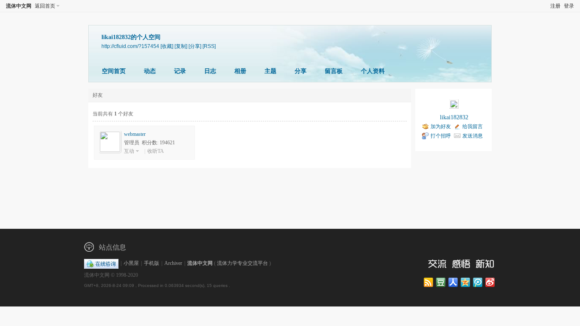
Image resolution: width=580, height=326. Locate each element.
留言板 (334, 71)
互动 (129, 151)
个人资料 (373, 71)
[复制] (181, 46)
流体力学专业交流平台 (242, 263)
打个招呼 (441, 136)
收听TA (155, 151)
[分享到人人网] (453, 283)
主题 (270, 71)
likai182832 (454, 117)
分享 (301, 71)
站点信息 (112, 247)
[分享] (195, 46)
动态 (150, 71)
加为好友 (441, 126)
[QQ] (101, 263)
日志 (210, 71)
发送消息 (472, 136)
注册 (555, 6)
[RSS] (209, 46)
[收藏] (166, 46)
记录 (180, 71)
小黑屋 (131, 263)
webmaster (135, 134)
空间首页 (114, 71)
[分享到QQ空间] (466, 283)
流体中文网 (18, 6)
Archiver (173, 263)
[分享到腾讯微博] (478, 283)
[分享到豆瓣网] (441, 283)
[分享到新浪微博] (490, 283)
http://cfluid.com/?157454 (130, 46)
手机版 (151, 263)
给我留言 (472, 126)
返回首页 (45, 6)
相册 (240, 71)
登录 (569, 6)
